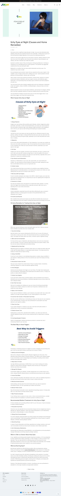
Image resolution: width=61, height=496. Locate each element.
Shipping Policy (24, 479)
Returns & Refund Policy (25, 478)
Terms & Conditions (24, 476)
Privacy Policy (23, 474)
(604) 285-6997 (47, 478)
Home (4, 474)
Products (4, 476)
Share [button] (13, 49)
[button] (54, 5)
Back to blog (31, 469)
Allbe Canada (28, 494)
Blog (3, 478)
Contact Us (5, 479)
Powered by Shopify (34, 494)
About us (4, 481)
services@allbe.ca (45, 479)
